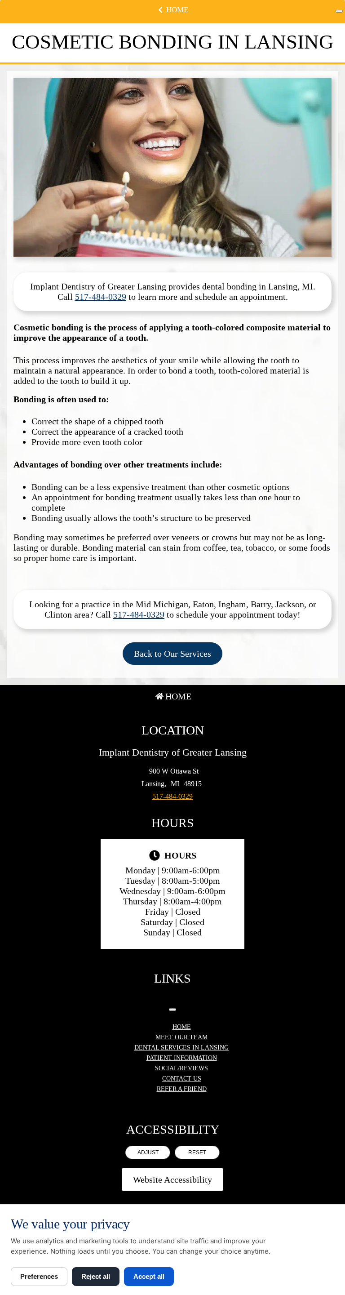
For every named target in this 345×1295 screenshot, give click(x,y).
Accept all (148, 1276)
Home (177, 9)
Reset (197, 1152)
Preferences (39, 1276)
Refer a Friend (182, 1089)
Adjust (148, 1152)
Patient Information (181, 1058)
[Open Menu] (339, 11)
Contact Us (181, 1078)
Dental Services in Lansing (181, 1047)
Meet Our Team (181, 1037)
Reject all (95, 1276)
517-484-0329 (100, 297)
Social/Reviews (181, 1068)
